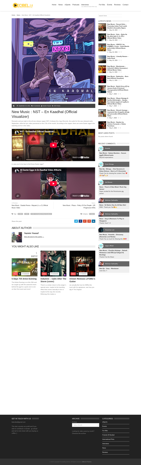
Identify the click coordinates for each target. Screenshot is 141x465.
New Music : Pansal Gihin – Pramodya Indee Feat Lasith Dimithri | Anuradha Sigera (117, 26)
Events (109, 5)
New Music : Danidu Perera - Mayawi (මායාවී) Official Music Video (30, 206)
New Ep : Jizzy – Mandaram (108, 268)
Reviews (117, 5)
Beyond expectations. (106, 157)
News (60, 5)
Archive (74, 422)
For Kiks (102, 5)
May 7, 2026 (113, 94)
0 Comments (36, 106)
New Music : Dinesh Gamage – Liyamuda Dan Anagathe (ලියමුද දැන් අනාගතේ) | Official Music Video (118, 113)
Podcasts (75, 5)
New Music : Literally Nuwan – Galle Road (117, 57)
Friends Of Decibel (108, 435)
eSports (67, 5)
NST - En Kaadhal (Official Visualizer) (41, 214)
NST (27, 214)
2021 (20, 214)
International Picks (108, 439)
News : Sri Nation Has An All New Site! (112, 205)
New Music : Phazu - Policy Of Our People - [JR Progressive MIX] (79, 206)
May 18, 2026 (113, 30)
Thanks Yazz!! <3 (105, 223)
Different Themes (86, 462)
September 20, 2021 (24, 106)
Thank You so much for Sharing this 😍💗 (113, 239)
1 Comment (83, 274)
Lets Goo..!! (103, 270)
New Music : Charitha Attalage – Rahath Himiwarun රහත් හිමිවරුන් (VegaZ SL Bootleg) (113, 253)
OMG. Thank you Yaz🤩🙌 (108, 207)
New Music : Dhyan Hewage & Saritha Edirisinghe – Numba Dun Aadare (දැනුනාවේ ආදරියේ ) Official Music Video (118, 101)
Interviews (89, 5)
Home (54, 5)
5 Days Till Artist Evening (24, 279)
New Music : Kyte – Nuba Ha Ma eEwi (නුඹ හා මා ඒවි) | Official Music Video (117, 36)
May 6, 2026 (113, 128)
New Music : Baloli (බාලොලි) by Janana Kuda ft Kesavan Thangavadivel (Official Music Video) (118, 89)
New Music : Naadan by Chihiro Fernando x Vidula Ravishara (116, 124)
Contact (125, 5)
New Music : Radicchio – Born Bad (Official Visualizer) (117, 77)
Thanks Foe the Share (106, 257)
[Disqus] (53, 326)
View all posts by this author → (34, 237)
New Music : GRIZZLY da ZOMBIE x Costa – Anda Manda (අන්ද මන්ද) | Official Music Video (118, 47)
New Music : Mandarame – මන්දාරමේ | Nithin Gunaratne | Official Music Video (117, 68)
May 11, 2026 (113, 72)
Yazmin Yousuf (47, 106)
